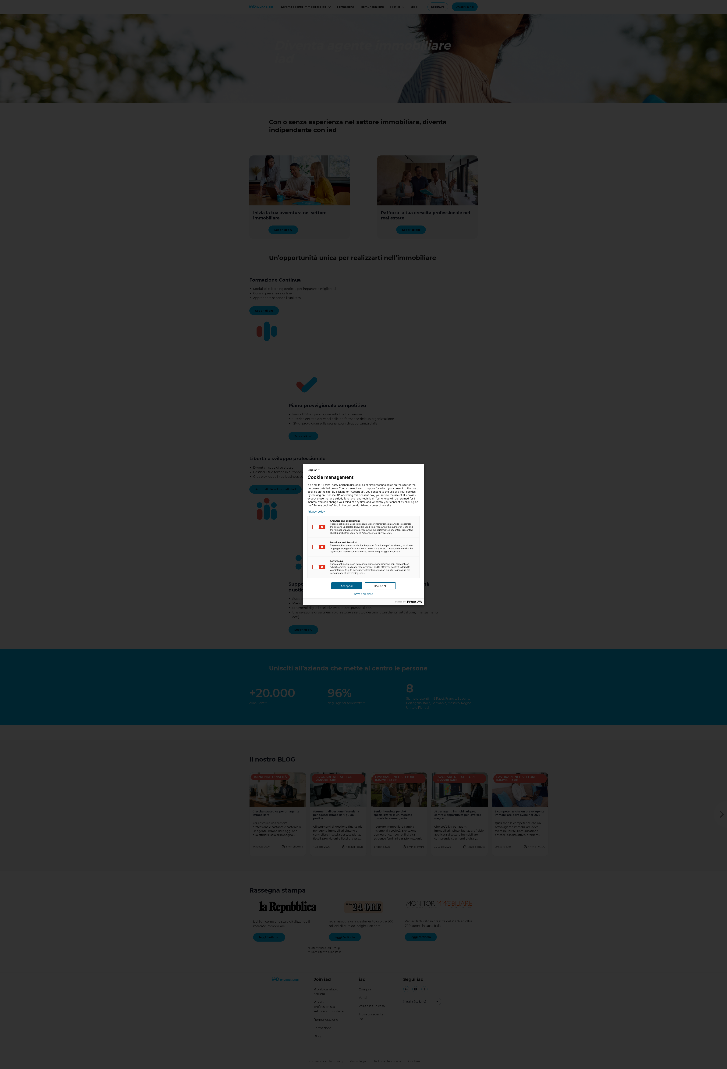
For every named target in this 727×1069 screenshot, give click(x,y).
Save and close (363, 593)
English (312, 469)
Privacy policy (316, 511)
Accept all (347, 586)
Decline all (380, 586)
